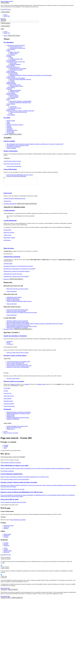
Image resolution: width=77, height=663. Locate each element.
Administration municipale (12, 256)
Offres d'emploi (7, 534)
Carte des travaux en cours (16, 46)
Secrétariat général (8, 263)
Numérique (9, 89)
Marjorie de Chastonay (9, 232)
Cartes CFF (6, 527)
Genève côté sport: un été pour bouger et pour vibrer (19, 365)
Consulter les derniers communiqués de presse (14, 198)
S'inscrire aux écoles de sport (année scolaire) (17, 309)
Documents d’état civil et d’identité (18, 68)
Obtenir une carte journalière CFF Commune (17, 327)
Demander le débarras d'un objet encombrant (17, 320)
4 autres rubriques (11, 93)
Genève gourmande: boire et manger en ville (17, 426)
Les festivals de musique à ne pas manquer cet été (18, 361)
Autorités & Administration (10, 203)
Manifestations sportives (15, 108)
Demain (8, 342)
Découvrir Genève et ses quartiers (14, 381)
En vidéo (6, 544)
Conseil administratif (10, 220)
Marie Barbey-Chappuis (9, 237)
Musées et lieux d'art (14, 52)
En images (6, 542)
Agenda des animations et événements (15, 336)
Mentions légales (8, 550)
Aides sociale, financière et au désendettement (20, 101)
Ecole (11, 113)
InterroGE (6, 528)
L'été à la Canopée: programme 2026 (15, 363)
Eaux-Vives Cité (7, 393)
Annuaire (6, 537)
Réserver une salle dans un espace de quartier (17, 288)
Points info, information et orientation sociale (20, 102)
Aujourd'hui (9, 341)
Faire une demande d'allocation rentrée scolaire (18, 322)
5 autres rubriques (11, 82)
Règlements (6, 535)
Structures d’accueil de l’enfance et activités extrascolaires (20, 110)
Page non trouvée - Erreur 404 (11, 432)
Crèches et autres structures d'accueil (18, 112)
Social (8, 99)
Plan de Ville (7, 16)
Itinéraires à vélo (10, 416)
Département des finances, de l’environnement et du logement (18, 266)
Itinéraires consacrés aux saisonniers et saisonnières (19, 412)
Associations (10, 128)
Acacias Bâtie (7, 388)
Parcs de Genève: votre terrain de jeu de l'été (17, 364)
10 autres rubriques (11, 60)
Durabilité (9, 56)
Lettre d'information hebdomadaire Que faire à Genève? (20, 174)
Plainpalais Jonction (8, 401)
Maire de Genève (9, 248)
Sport (8, 105)
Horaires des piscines (9, 525)
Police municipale (14, 97)
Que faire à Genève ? (9, 329)
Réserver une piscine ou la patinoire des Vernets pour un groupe (22, 312)
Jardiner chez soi (11, 429)
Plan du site (6, 552)
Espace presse (8, 193)
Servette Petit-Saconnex (9, 406)
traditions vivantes (41, 384)
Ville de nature (13, 63)
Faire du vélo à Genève (15, 84)
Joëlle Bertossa (7, 240)
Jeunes (8, 122)
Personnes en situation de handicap (15, 124)
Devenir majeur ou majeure (16, 69)
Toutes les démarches (12, 291)
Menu (2, 29)
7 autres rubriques (11, 114)
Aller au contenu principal (7, 1)
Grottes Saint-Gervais (9, 396)
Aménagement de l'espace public (17, 48)
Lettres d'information (10, 169)
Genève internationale (12, 72)
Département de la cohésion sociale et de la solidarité (16, 276)
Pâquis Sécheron (8, 398)
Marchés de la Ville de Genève (14, 427)
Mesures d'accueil (14, 74)
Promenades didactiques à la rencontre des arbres (18, 413)
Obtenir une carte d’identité (13, 300)
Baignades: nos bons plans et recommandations (18, 367)
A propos (6, 549)
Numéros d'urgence (14, 95)
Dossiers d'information (11, 151)
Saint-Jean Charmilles (9, 403)
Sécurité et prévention (12, 94)
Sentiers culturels (11, 414)
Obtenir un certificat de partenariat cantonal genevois (19, 301)
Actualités (6, 134)
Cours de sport (13, 106)
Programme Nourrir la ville (16, 59)
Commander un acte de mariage (14, 297)
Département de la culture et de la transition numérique (16, 271)
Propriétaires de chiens (12, 130)
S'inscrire (3, 517)
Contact (5, 14)
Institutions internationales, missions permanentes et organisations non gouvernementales (31, 75)
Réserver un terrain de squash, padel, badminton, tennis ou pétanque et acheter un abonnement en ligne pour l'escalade (35, 323)
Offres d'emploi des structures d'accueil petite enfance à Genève (22, 326)
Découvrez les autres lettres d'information (16, 176)
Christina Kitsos (7, 230)
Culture (8, 50)
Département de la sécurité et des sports (13, 273)
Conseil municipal (9, 210)
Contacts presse (7, 201)
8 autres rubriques (11, 71)
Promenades (7, 409)
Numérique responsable (15, 90)
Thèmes (5, 35)
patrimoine (26, 384)
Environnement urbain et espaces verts (16, 61)
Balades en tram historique (13, 419)
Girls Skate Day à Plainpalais (13, 146)
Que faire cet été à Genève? (13, 378)
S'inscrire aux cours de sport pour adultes (16, 311)
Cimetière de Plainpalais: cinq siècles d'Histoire (18, 417)
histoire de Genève (15, 384)
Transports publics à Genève (16, 86)
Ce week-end (10, 344)
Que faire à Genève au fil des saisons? (15, 355)
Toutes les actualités (11, 148)
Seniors (8, 123)
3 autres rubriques (11, 76)
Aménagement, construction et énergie (16, 45)
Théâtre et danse (13, 53)
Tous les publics (10, 131)
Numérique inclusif (14, 91)
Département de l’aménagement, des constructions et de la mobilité (19, 268)
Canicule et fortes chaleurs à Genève (12, 161)
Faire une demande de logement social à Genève (18, 325)
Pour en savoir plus (5, 588)
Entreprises (9, 127)
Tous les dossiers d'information (14, 166)
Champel (6, 390)
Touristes (9, 126)
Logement (12, 80)
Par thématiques (9, 42)
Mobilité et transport (11, 83)
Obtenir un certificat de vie (13, 298)
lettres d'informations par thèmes (18, 519)
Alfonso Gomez (7, 235)
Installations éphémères (15, 64)
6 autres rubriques (11, 49)
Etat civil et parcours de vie (13, 67)
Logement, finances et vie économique (16, 78)
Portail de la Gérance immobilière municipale (20, 79)
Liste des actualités (9, 141)
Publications (6, 545)
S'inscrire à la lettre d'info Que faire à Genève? (18, 352)
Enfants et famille (11, 120)
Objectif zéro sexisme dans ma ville (12, 163)
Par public (7, 117)
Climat (11, 57)
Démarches (6, 279)
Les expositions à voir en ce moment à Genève (18, 145)
